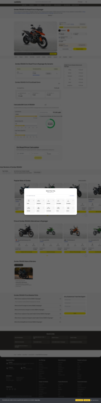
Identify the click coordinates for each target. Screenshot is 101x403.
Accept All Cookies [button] (79, 400)
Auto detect (72, 195)
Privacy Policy (37, 400)
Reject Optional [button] (87, 400)
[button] (95, 400)
